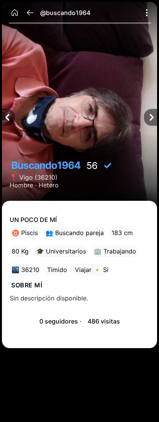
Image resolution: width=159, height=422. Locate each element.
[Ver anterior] (8, 117)
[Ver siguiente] (150, 117)
